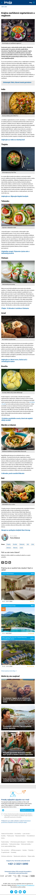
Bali (28, 544)
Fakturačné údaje (14, 844)
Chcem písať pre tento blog (8, 671)
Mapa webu (31, 856)
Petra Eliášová (15, 538)
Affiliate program (16, 850)
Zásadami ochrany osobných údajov (17, 822)
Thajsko (8, 544)
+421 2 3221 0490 (18, 863)
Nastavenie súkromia (20, 856)
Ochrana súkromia (6, 856)
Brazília (15, 544)
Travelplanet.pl (30, 885)
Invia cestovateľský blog (8, 846)
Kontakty (13, 852)
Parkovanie (10, 836)
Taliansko (21, 544)
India (32, 544)
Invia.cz (19, 885)
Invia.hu (23, 885)
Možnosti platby (26, 844)
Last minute (26, 833)
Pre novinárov (5, 850)
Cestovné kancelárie (7, 833)
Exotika (3, 836)
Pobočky (31, 850)
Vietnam (8, 547)
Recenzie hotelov (20, 836)
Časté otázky (5, 842)
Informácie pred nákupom (18, 842)
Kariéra (25, 850)
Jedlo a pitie (4, 6)
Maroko (15, 547)
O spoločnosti (5, 852)
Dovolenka (18, 833)
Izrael (21, 547)
